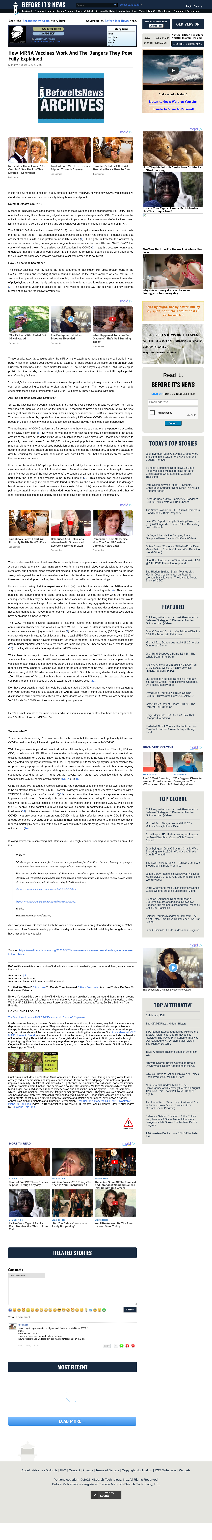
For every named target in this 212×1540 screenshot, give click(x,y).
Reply (106, 1346)
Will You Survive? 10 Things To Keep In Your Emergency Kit (71, 1184)
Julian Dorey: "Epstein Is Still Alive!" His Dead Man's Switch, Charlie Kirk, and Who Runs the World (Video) (173, 549)
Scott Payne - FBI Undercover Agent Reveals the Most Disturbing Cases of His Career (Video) (172, 837)
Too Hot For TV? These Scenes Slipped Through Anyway (28, 1184)
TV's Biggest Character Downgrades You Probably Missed (188, 781)
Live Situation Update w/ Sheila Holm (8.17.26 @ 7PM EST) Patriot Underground (173, 562)
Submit (173, 423)
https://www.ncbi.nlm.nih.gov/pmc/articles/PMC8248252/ (46, 901)
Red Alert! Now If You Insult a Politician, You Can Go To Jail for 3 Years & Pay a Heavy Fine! (171, 729)
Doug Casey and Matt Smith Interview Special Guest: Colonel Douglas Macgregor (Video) (173, 889)
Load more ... (72, 1421)
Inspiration (124, 11)
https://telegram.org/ (188, 341)
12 (97, 696)
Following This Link (23, 1107)
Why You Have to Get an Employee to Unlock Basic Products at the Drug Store (172, 1075)
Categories (193, 11)
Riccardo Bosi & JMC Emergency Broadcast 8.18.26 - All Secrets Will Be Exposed (172, 500)
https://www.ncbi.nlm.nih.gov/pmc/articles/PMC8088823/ (46, 888)
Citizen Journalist (88, 987)
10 (10, 648)
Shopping (179, 11)
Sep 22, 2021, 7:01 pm (28, 1346)
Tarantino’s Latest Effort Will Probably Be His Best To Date (27, 541)
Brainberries (14, 343)
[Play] (173, 71)
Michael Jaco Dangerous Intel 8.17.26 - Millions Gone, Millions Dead (169, 825)
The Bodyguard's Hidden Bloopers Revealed (66, 337)
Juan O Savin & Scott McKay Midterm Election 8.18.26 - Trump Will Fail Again (173, 633)
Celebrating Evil (155, 1015)
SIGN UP (156, 394)
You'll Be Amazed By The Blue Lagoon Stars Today (113, 1225)
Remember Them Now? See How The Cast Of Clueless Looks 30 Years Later (110, 542)
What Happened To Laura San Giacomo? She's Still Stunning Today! (112, 338)
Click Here (39, 987)
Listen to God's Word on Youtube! (173, 102)
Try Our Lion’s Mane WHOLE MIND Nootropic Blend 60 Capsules (46, 1017)
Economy (39, 11)
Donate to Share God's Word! (173, 109)
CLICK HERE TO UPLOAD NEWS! (187, 44)
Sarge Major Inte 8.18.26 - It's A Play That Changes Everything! (170, 717)
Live (134, 11)
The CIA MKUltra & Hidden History (166, 1023)
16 (77, 779)
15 (72, 779)
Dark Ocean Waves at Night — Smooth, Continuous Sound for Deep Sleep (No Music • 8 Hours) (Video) (173, 487)
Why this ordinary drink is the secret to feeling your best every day (168, 291)
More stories (56, 41)
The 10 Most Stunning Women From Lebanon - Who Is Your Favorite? (157, 781)
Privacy (87, 1470)
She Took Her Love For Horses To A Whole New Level (173, 250)
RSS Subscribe (166, 1470)
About (25, 1470)
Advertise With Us (44, 1470)
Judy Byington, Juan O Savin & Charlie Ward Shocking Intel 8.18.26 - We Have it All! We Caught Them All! (172, 456)
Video (142, 11)
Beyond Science (64, 11)
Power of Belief (84, 11)
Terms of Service (107, 1470)
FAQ (63, 1470)
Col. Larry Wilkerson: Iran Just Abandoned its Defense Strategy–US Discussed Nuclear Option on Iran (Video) (172, 620)
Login (189, 6)
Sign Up (198, 6)
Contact (74, 1470)
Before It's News (43, 4)
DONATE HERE (156, 26)
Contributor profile (39, 41)
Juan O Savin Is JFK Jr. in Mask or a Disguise (172, 930)
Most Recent (165, 11)
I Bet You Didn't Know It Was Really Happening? (69, 1225)
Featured (27, 11)
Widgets (185, 1470)
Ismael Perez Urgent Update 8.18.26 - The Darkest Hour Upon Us (170, 705)
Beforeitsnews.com (36, 21)
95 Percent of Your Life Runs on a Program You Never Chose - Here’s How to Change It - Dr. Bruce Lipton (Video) (172, 681)
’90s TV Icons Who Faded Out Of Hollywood (27, 337)
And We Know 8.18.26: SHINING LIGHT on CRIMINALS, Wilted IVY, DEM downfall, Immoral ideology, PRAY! (171, 667)
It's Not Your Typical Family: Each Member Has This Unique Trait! (28, 1226)
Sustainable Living (105, 11)
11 (93, 680)
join (25, 975)
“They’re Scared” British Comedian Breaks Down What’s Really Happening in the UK (170, 1064)
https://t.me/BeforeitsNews (160, 352)
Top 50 (151, 11)
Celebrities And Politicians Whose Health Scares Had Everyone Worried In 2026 (67, 542)
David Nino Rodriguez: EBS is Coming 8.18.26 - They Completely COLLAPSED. (170, 694)
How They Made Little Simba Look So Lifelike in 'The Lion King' (172, 168)
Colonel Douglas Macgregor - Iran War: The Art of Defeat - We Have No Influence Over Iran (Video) (173, 919)
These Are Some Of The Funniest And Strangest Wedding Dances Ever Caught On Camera (115, 1185)
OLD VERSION (188, 24)
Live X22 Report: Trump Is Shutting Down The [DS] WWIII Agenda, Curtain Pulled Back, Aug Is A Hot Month (173, 524)
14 (67, 779)
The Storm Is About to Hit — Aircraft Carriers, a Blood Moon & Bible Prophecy (173, 511)
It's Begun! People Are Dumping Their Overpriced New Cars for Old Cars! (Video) (171, 537)
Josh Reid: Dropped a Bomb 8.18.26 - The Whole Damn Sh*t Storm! (170, 655)
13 (63, 779)
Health (50, 11)
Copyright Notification (137, 1470)
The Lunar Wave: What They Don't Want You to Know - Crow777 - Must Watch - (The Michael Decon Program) (172, 1105)
